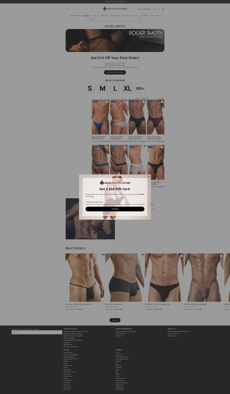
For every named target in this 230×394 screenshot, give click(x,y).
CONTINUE (115, 209)
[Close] (149, 176)
